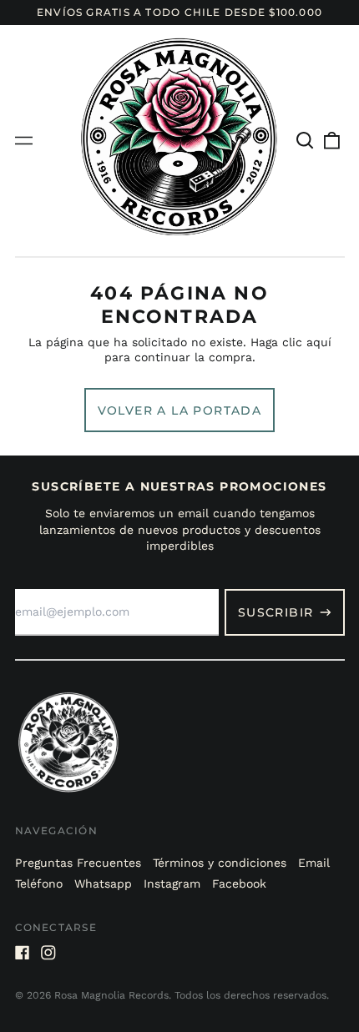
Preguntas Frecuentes (78, 862)
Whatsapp (103, 883)
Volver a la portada (180, 410)
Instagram (172, 883)
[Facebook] (22, 952)
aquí (318, 342)
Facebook (239, 883)
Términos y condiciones (219, 862)
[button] (305, 141)
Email (314, 862)
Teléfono (39, 883)
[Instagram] (48, 952)
